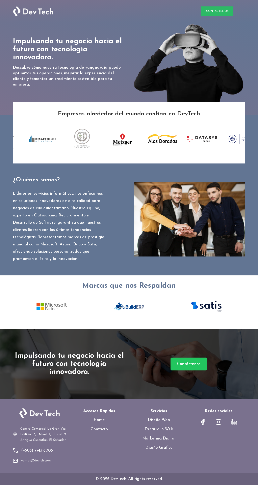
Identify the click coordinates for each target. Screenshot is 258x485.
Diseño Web (159, 420)
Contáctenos (188, 364)
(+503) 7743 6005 (37, 451)
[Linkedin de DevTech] (234, 422)
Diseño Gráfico (159, 448)
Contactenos (217, 11)
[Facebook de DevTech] (203, 422)
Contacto (99, 429)
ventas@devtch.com (36, 460)
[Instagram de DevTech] (218, 422)
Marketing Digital (158, 438)
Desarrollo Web (159, 429)
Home (99, 420)
